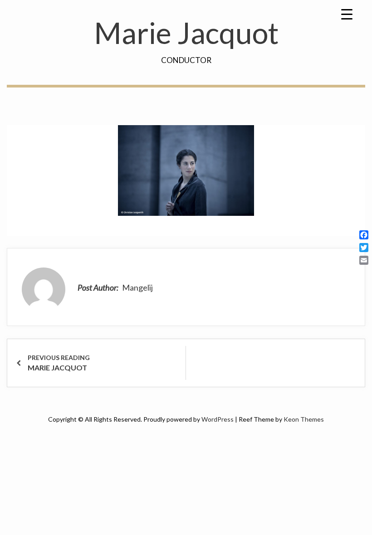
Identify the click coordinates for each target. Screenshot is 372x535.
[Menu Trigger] (346, 13)
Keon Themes (304, 419)
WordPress (217, 419)
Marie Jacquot (186, 32)
